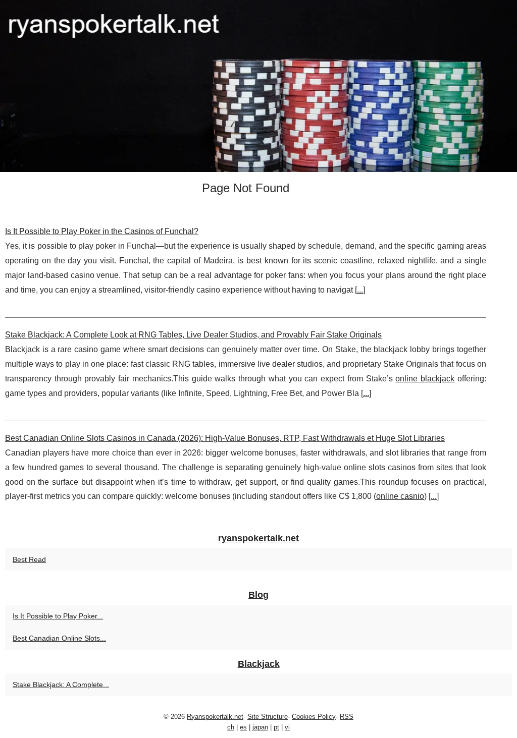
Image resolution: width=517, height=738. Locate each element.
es (243, 727)
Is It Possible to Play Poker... (58, 616)
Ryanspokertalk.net (215, 716)
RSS (346, 716)
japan (260, 727)
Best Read (29, 559)
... (360, 290)
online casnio (400, 496)
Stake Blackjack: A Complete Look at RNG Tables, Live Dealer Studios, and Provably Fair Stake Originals (193, 334)
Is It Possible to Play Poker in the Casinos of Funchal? (101, 231)
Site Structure (267, 716)
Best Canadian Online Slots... (59, 638)
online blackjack (424, 378)
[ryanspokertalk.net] (258, 86)
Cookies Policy (314, 716)
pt (276, 727)
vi (287, 727)
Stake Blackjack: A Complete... (61, 684)
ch (230, 727)
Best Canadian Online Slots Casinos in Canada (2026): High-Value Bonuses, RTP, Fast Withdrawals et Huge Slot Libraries (225, 438)
